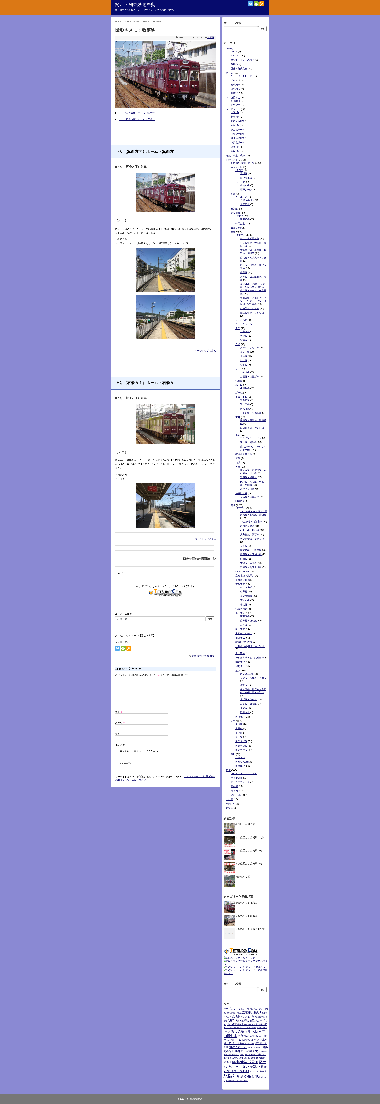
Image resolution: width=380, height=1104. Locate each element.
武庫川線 (240, 757)
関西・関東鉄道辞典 (135, 4)
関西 (233, 505)
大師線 (243, 336)
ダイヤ (234, 80)
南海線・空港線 (248, 620)
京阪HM (235, 112)
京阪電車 (235, 105)
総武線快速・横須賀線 (252, 313)
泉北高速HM (237, 138)
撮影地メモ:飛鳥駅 (245, 824)
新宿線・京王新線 (249, 496)
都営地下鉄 (241, 493)
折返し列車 (235, 1040)
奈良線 (243, 546)
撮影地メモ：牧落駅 (246, 902)
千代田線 (245, 404)
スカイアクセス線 (249, 347)
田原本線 (245, 712)
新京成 (239, 392)
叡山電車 (240, 629)
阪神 (233, 754)
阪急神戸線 (241, 750)
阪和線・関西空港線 (251, 567)
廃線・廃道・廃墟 (235, 155)
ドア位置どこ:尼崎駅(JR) (248, 863)
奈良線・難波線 (248, 704)
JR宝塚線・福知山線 (251, 521)
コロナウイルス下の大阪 (244, 773)
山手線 (243, 272)
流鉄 (237, 458)
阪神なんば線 (242, 762)
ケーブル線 (246, 587)
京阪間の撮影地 (243, 1016)
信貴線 (243, 685)
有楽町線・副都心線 (251, 413)
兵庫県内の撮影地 (238, 1020)
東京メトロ (241, 397)
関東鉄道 (240, 501)
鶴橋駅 (234, 93)
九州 (233, 194)
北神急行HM (237, 121)
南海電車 (240, 613)
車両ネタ (230, 803)
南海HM (235, 125)
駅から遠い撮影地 (258, 1071)
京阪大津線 (246, 596)
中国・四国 (237, 167)
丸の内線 (245, 400)
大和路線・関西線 (249, 534)
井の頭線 (245, 372)
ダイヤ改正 (237, 778)
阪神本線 (240, 766)
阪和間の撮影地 (247, 1057)
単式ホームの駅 (250, 1025)
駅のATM (235, 89)
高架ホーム (230, 1081)
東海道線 (245, 219)
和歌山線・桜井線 (249, 530)
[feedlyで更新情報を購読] (256, 3)
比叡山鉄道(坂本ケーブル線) (250, 646)
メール (120, 722)
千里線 (239, 728)
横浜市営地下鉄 (243, 454)
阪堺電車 (240, 716)
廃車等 (234, 786)
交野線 (243, 591)
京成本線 (245, 352)
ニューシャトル (243, 324)
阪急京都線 (241, 741)
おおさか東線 (247, 526)
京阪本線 (245, 600)
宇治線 (243, 604)
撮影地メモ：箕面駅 (246, 916)
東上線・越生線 (248, 442)
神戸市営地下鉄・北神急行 (249, 657)
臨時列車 (235, 84)
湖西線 (243, 558)
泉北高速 (240, 653)
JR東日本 (240, 235)
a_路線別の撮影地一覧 (243, 163)
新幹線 (234, 208)
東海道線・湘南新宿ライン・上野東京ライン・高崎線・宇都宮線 (253, 301)
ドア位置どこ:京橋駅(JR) (248, 850)
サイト (118, 733)
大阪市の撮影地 (239, 1031)
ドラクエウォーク (240, 782)
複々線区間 (263, 1051)
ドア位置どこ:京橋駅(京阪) (249, 837)
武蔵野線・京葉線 (249, 308)
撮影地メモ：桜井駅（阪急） (250, 929)
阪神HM (235, 151)
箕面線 (210, 37)
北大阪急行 (241, 609)
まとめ (229, 73)
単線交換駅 (261, 1024)
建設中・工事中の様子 (242, 60)
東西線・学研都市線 (251, 554)
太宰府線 (245, 204)
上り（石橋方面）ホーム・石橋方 (137, 119)
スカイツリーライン (251, 438)
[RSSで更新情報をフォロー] (261, 3)
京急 (237, 328)
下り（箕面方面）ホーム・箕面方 (137, 113)
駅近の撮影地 (248, 1076)
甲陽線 (239, 733)
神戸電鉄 (240, 662)
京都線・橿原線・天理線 (253, 678)
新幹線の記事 (248, 1040)
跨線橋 (242, 1055)
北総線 (239, 381)
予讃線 (243, 173)
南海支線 (245, 616)
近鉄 (237, 670)
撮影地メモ (232, 160)
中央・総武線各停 (249, 238)
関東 (233, 232)
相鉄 (237, 462)
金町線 (243, 365)
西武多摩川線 (247, 489)
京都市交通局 (242, 580)
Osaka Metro (242, 571)
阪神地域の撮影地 (245, 1062)
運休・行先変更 (239, 68)
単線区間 (228, 1027)
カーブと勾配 (248, 1009)
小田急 (239, 385)
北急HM (235, 116)
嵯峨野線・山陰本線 (251, 550)
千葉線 (243, 356)
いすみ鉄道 (241, 320)
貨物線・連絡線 (248, 563)
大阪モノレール (243, 633)
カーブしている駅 (233, 1008)
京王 (237, 369)
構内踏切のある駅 (246, 1043)
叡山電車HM (237, 129)
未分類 (229, 799)
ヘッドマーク (233, 109)
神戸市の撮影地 (248, 1051)
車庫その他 (237, 228)
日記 (228, 770)
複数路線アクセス (231, 1054)
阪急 (233, 721)
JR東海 (239, 216)
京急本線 (245, 331)
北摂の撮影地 (199, 656)
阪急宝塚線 (241, 745)
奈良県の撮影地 (247, 1036)
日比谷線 (245, 408)
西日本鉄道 (241, 197)
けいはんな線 (247, 674)
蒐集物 (234, 64)
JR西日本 (236, 100)
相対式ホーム (238, 1047)
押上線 (243, 360)
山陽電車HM (237, 134)
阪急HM (235, 147)
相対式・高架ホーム (254, 1047)
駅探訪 (229, 808)
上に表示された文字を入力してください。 (137, 751)
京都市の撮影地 (252, 1012)
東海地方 (235, 213)
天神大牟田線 (247, 200)
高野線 (243, 625)
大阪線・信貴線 (248, 699)
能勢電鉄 (240, 666)
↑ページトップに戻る (204, 350)
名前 (119, 711)
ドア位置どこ (233, 97)
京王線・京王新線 (249, 376)
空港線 (243, 340)
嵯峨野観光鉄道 (243, 642)
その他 (229, 48)
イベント (235, 55)
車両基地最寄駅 (251, 1055)
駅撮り (210, 656)
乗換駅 (239, 1013)
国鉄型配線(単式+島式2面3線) (244, 1028)
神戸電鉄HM (237, 142)
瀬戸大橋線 (246, 178)
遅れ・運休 (237, 795)
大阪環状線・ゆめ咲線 (252, 539)
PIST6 (234, 51)
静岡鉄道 (240, 223)
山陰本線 (245, 185)
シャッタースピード (241, 76)
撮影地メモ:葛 (242, 876)
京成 (237, 344)
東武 (237, 435)
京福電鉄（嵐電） (244, 575)
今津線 (239, 724)
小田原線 (245, 388)
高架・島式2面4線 (241, 1081)
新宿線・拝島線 (248, 477)
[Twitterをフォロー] (250, 3)
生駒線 (243, 708)
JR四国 (239, 170)
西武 (237, 467)
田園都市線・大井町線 (252, 428)
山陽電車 (240, 638)
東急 (237, 417)
